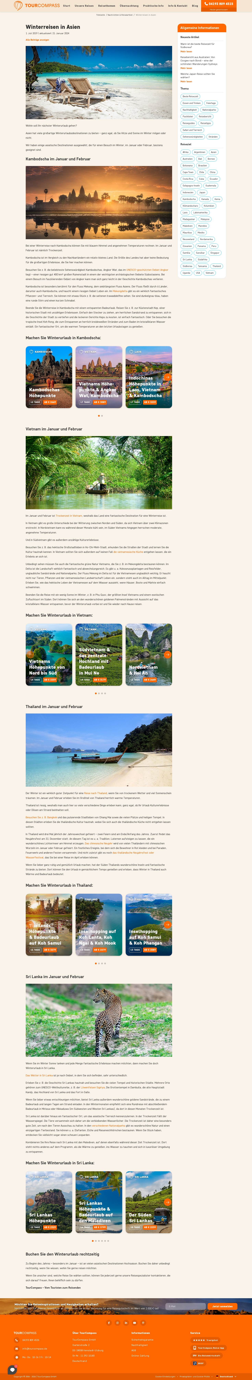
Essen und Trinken (192, 103)
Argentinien (199, 152)
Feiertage (211, 103)
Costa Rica (188, 179)
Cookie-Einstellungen (165, 1376)
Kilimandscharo (190, 206)
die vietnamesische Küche (128, 552)
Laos (185, 212)
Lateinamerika (200, 212)
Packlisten (188, 116)
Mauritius (187, 232)
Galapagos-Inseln (191, 185)
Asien (213, 152)
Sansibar (200, 253)
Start (66, 5)
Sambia (186, 253)
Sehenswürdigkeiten (193, 136)
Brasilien (202, 165)
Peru (214, 246)
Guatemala (211, 185)
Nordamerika (206, 239)
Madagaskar (189, 219)
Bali (200, 159)
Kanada (205, 199)
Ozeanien (187, 246)
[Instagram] (118, 1323)
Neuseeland (188, 239)
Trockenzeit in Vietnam (69, 515)
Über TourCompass (85, 1333)
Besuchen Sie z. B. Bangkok (41, 817)
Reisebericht (205, 116)
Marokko (202, 226)
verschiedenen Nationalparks (108, 1125)
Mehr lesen (186, 51)
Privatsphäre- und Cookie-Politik (195, 1376)
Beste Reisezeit (190, 96)
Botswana (188, 165)
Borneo (211, 159)
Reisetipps (206, 123)
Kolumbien (209, 206)
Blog (195, 5)
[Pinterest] (143, 1323)
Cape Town (188, 172)
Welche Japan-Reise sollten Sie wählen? (198, 76)
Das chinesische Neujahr (99, 843)
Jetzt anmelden (222, 1306)
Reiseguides (189, 123)
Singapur (215, 253)
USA (198, 273)
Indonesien (188, 192)
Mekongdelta (120, 291)
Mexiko (201, 232)
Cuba (201, 179)
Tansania (202, 266)
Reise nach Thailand (95, 793)
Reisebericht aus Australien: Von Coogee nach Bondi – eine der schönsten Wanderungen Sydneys (199, 60)
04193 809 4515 (221, 4)
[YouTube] (135, 1323)
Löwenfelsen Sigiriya (93, 1087)
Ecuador (214, 179)
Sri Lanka (187, 259)
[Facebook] (109, 1323)
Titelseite (100, 15)
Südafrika (202, 259)
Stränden (213, 136)
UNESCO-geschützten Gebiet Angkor (147, 269)
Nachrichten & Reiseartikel (120, 15)
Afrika (185, 152)
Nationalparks (209, 110)
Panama (202, 246)
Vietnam (210, 273)
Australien (188, 159)
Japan (202, 192)
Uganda (186, 273)
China (212, 172)
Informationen (140, 1333)
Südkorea (187, 266)
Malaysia (205, 219)
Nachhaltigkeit (190, 110)
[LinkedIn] (126, 1323)
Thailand (217, 266)
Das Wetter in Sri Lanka (39, 1075)
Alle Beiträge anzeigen (37, 39)
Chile (201, 172)
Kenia (217, 199)
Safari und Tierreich (192, 130)
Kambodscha (189, 199)
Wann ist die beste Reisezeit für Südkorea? (197, 46)
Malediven (188, 226)
